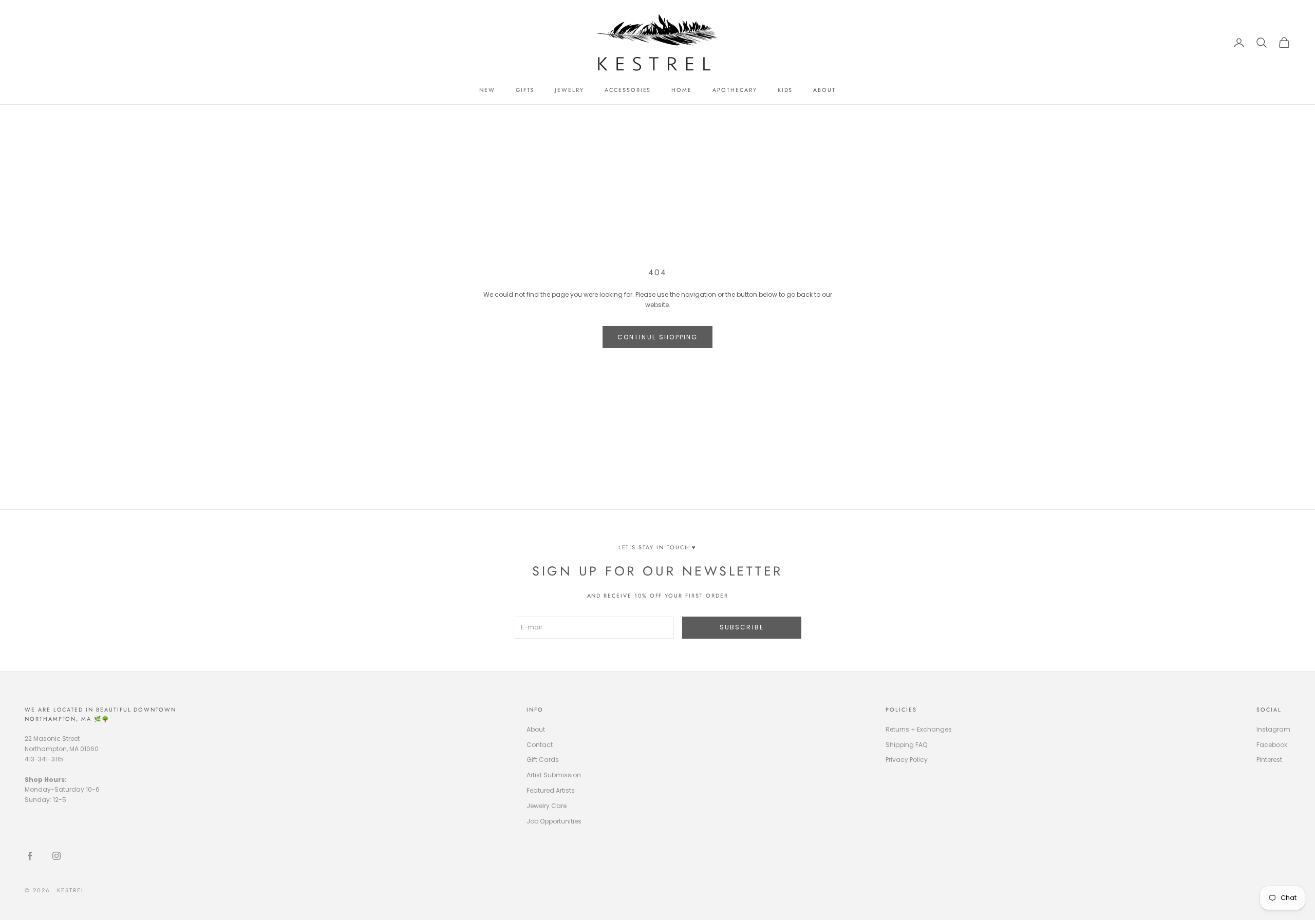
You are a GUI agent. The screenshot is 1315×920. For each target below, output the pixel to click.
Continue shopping (657, 337)
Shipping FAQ (906, 744)
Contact (540, 744)
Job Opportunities (554, 821)
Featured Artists (551, 790)
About (536, 729)
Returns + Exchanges (919, 729)
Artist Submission (554, 775)
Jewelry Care (547, 805)
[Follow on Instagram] (56, 856)
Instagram (1273, 729)
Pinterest (1269, 759)
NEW (487, 90)
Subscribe (742, 627)
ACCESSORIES (628, 90)
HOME (681, 90)
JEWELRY (569, 90)
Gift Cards (543, 759)
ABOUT (824, 90)
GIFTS (525, 90)
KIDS (785, 90)
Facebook (1271, 744)
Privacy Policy (907, 759)
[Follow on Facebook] (30, 856)
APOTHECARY (734, 90)
